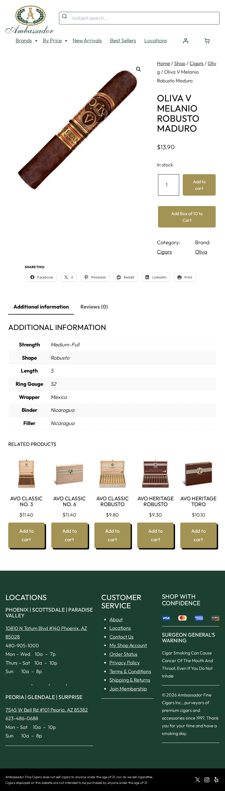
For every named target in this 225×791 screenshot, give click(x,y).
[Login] (185, 40)
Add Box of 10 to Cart (187, 217)
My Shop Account (128, 645)
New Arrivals (87, 40)
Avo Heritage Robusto (155, 501)
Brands (24, 40)
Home (163, 63)
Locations (155, 40)
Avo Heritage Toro (198, 501)
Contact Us (121, 637)
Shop (179, 63)
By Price (52, 40)
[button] (139, 69)
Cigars (197, 63)
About (116, 619)
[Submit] (65, 16)
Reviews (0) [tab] (94, 306)
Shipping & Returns (129, 680)
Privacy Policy (124, 662)
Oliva (201, 251)
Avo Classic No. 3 (26, 501)
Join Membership (128, 688)
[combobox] (139, 18)
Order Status (123, 654)
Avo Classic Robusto (112, 501)
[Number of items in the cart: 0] (207, 40)
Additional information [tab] (41, 306)
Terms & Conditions (130, 671)
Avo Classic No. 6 (69, 501)
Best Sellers (123, 40)
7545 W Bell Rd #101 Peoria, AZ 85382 (46, 710)
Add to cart (199, 185)
